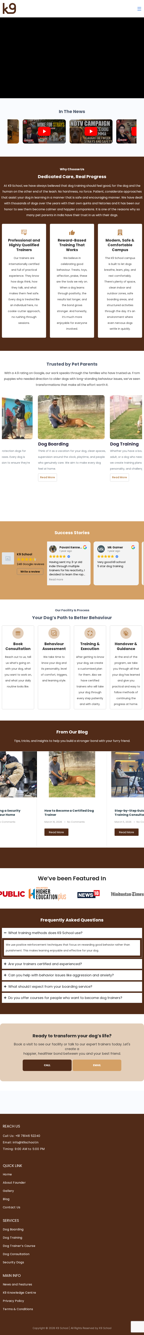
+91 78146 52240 (27, 1136)
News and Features (17, 1284)
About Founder (14, 1182)
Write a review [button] (30, 571)
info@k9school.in (25, 1142)
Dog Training (12, 1237)
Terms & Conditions (18, 1309)
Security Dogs (13, 1262)
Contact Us (11, 1207)
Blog (6, 1199)
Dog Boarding (13, 1229)
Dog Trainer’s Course (19, 1246)
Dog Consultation (16, 1254)
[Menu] (139, 9)
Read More (47, 477)
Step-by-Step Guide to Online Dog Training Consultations (71, 812)
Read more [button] (59, 579)
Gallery (8, 1191)
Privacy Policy (13, 1301)
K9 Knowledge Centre (19, 1292)
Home (7, 1174)
